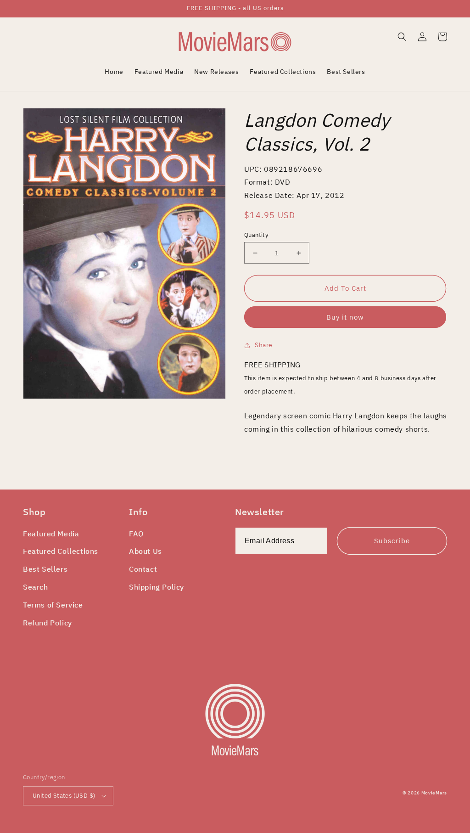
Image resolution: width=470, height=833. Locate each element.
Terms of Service (53, 604)
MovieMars (434, 793)
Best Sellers (45, 569)
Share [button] (264, 345)
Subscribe (392, 540)
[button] (402, 37)
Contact (143, 569)
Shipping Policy (156, 586)
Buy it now (345, 317)
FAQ (136, 533)
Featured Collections (60, 551)
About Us (145, 551)
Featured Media (51, 533)
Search (35, 586)
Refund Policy (47, 622)
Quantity (256, 235)
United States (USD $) (64, 795)
